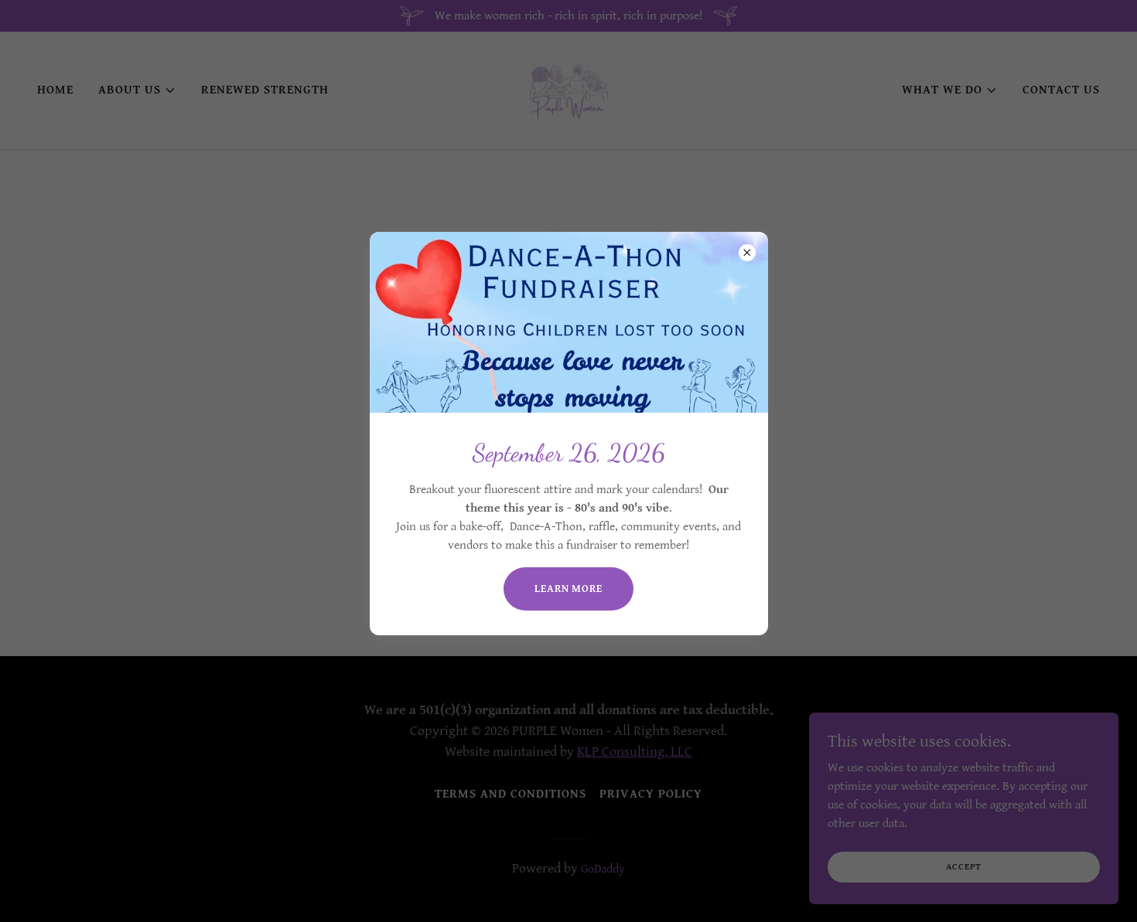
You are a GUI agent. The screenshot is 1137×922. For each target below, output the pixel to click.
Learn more (568, 589)
